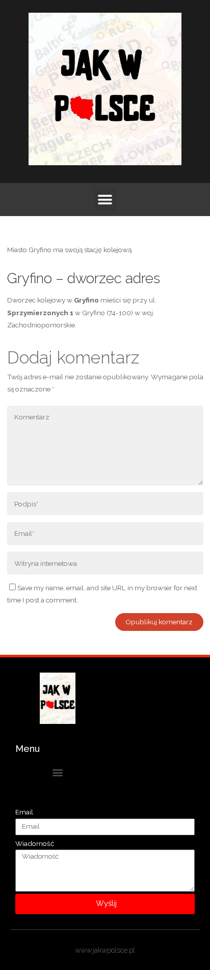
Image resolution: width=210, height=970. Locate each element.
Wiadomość (34, 843)
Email (24, 812)
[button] (105, 199)
